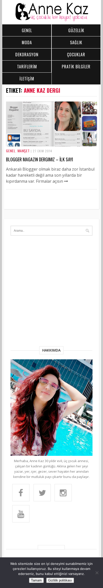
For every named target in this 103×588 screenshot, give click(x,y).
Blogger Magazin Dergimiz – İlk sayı (39, 159)
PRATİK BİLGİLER (76, 67)
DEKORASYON (26, 55)
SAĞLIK (76, 42)
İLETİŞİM (27, 79)
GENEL (27, 30)
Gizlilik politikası (60, 580)
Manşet (24, 150)
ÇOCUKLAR (76, 55)
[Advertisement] (51, 292)
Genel (11, 150)
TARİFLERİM (27, 67)
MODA (27, 42)
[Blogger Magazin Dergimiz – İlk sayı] (51, 145)
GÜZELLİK (76, 30)
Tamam (36, 580)
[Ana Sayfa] (51, 20)
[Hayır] (96, 572)
